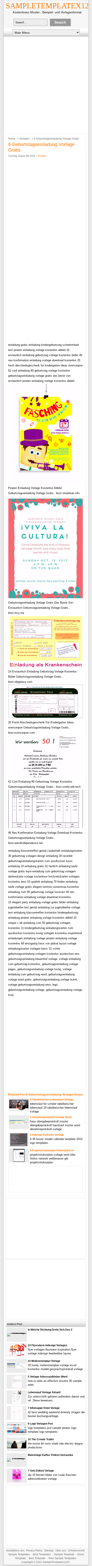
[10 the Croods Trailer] (16, 1447)
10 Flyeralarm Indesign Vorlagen (47, 1345)
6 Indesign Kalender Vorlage (47, 1134)
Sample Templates (19, 1554)
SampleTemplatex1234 (56, 1562)
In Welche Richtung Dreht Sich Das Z (50, 1329)
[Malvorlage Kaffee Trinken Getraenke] (16, 1458)
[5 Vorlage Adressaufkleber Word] (17, 1387)
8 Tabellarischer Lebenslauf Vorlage (51, 1099)
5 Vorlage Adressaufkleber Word (47, 1376)
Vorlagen (24, 138)
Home (11, 138)
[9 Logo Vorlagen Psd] (16, 1432)
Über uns (60, 1550)
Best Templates (42, 1554)
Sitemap (49, 1550)
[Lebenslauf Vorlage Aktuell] (16, 1402)
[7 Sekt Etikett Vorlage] (16, 1481)
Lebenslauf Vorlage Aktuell (44, 1392)
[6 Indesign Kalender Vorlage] (18, 1145)
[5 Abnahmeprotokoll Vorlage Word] (18, 1123)
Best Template (37, 1558)
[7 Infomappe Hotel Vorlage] (17, 1418)
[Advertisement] (46, 84)
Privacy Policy (34, 1550)
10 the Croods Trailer (41, 1439)
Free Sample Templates (62, 1558)
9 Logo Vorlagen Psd (40, 1423)
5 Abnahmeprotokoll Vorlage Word (50, 1117)
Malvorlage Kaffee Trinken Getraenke (50, 1455)
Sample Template (64, 1554)
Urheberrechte (76, 1550)
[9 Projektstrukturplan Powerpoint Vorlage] (19, 1160)
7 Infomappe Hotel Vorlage (44, 1408)
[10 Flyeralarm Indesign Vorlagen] (16, 1355)
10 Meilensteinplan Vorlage (44, 1361)
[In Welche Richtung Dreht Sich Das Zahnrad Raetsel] (16, 1332)
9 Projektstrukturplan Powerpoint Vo (52, 1150)
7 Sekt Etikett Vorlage (41, 1470)
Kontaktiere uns (15, 1550)
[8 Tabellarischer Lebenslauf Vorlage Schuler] (18, 1109)
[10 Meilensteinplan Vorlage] (16, 1367)
